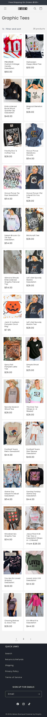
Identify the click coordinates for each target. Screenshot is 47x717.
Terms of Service (13, 677)
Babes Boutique (19, 714)
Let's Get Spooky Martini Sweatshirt (34, 280)
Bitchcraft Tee (33, 235)
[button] (5, 8)
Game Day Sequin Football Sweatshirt (12, 493)
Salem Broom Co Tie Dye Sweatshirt (12, 237)
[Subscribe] (39, 694)
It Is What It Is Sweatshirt (32, 622)
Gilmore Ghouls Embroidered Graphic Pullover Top (12, 281)
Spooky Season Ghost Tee (12, 408)
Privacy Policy (12, 671)
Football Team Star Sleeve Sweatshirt (33, 451)
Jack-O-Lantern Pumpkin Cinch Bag (12, 324)
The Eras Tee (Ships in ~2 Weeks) (32, 409)
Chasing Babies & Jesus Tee (12, 622)
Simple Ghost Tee (33, 365)
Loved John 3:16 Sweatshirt (34, 579)
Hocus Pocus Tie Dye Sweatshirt (12, 194)
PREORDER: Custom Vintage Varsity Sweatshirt (12, 65)
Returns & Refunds (14, 659)
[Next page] (30, 639)
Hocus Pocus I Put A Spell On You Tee (34, 195)
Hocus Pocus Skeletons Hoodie (32, 153)
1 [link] (16, 639)
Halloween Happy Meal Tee (34, 63)
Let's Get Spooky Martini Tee (34, 323)
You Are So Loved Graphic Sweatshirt (12, 580)
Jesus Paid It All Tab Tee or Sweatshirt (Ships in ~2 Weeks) (34, 537)
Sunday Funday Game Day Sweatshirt (33, 493)
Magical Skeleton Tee (34, 107)
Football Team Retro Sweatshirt (12, 450)
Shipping (9, 665)
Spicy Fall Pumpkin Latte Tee (11, 366)
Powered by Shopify (33, 714)
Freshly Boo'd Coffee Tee (11, 152)
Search (8, 653)
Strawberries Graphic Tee (10, 535)
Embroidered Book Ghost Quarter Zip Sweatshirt (11, 109)
